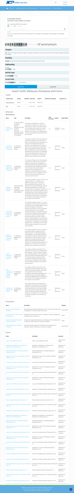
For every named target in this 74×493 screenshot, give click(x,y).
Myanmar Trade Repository (32, 8)
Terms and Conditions (42, 487)
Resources (9, 13)
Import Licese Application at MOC (14, 340)
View (49, 129)
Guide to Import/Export (47, 8)
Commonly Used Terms (31, 487)
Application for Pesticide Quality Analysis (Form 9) (17, 389)
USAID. (47, 490)
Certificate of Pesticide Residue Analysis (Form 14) (18, 410)
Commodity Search (20, 8)
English (65, 2)
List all (8, 31)
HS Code (12, 26)
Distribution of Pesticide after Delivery (9, 290)
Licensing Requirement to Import (9, 129)
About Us (12, 8)
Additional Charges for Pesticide (8, 189)
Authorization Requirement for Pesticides (9, 148)
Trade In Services (57, 8)
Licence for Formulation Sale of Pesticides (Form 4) (18, 362)
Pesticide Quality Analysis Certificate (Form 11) (17, 400)
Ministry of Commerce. (36, 489)
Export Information (19, 13)
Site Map (23, 487)
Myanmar (65, 4)
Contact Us (50, 487)
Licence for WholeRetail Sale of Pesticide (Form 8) (18, 384)
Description (19, 26)
